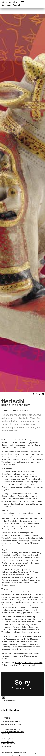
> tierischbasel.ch (10, 710)
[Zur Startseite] (10, 4)
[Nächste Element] (41, 202)
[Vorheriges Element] (3, 202)
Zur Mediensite (6, 746)
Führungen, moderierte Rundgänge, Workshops (12, 732)
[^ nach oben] (36, 753)
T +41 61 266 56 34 (7, 742)
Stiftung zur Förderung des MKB (28, 662)
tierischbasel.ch (23, 649)
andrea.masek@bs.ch (8, 743)
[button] (22, 2)
